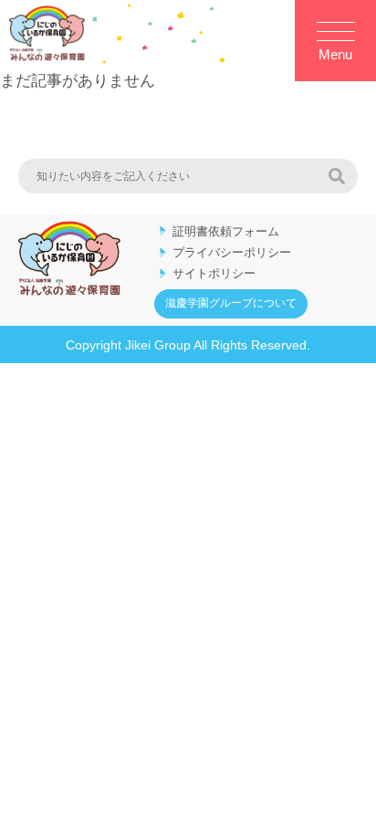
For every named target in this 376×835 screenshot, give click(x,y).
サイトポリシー (214, 273)
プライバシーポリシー (231, 252)
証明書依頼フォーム (225, 231)
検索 (337, 176)
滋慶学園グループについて (231, 303)
